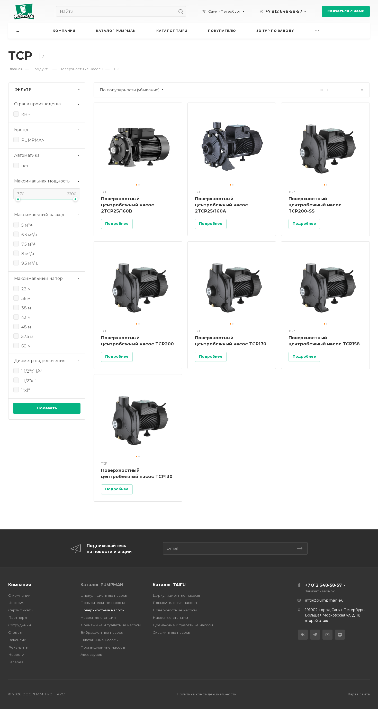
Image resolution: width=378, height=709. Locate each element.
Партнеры (17, 617)
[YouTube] (327, 635)
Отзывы (15, 632)
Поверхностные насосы (102, 610)
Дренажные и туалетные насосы (110, 625)
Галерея (15, 662)
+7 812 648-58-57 (283, 11)
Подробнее (117, 224)
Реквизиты (18, 647)
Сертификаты (20, 610)
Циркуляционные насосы (104, 595)
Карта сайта (359, 694)
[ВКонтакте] (303, 635)
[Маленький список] (321, 90)
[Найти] (182, 11)
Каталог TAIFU (169, 584)
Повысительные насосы (102, 603)
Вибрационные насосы (101, 632)
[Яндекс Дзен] (340, 635)
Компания (19, 584)
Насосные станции (98, 617)
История (16, 603)
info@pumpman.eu (324, 600)
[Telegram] (315, 635)
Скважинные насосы (99, 640)
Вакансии (17, 640)
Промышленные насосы (102, 647)
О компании (19, 595)
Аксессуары (91, 654)
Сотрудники (19, 625)
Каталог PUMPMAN (101, 584)
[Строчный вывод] (354, 90)
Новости (16, 654)
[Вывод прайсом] (362, 90)
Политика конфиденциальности (207, 694)
